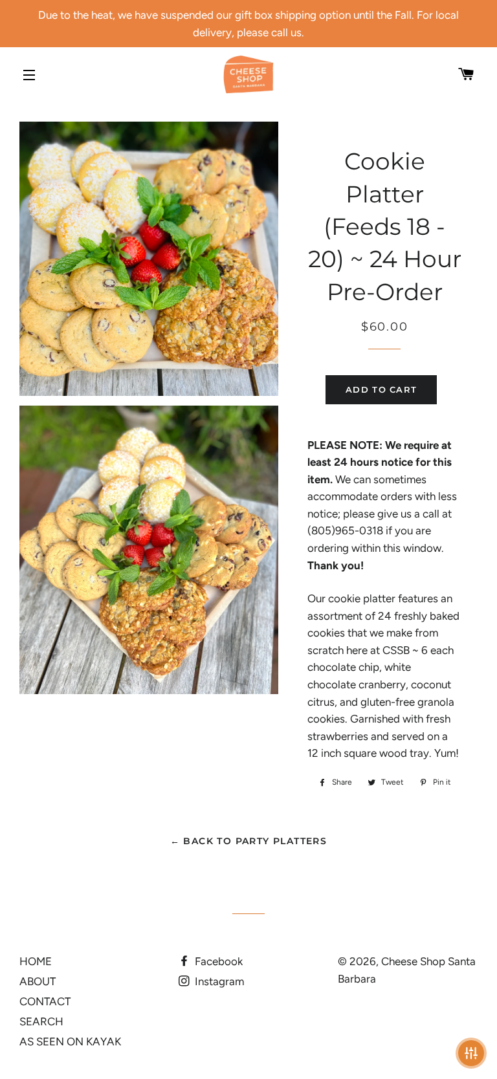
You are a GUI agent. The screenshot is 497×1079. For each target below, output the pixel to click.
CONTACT (45, 1001)
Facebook (217, 961)
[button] (471, 1053)
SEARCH (41, 1021)
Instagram (218, 981)
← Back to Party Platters (248, 841)
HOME (35, 961)
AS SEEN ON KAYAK (70, 1041)
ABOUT (37, 981)
